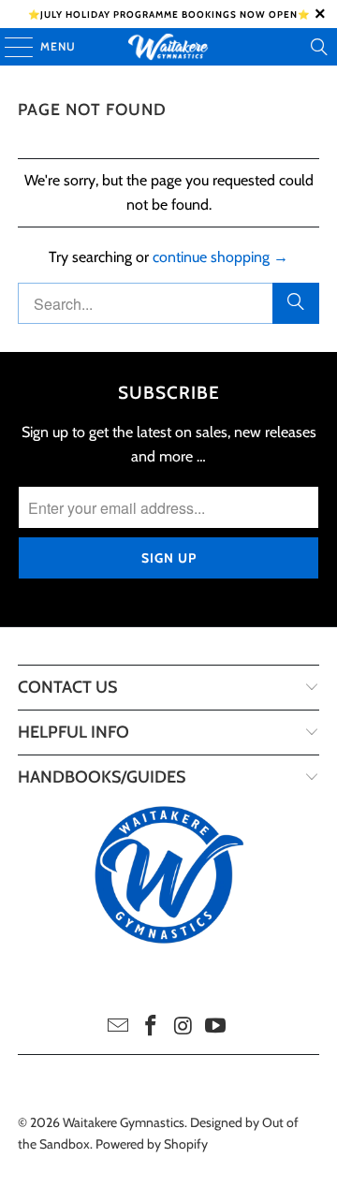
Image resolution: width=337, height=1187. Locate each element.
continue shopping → (220, 257)
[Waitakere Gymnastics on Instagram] (184, 1027)
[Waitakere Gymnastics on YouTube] (216, 1027)
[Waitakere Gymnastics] (168, 47)
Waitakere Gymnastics (123, 1122)
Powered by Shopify (151, 1144)
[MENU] (9, 47)
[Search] (319, 47)
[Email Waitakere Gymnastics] (119, 1027)
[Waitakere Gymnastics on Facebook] (152, 1027)
